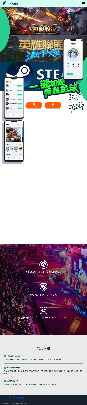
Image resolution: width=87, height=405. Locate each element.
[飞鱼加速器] (10, 3)
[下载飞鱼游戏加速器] (34, 105)
